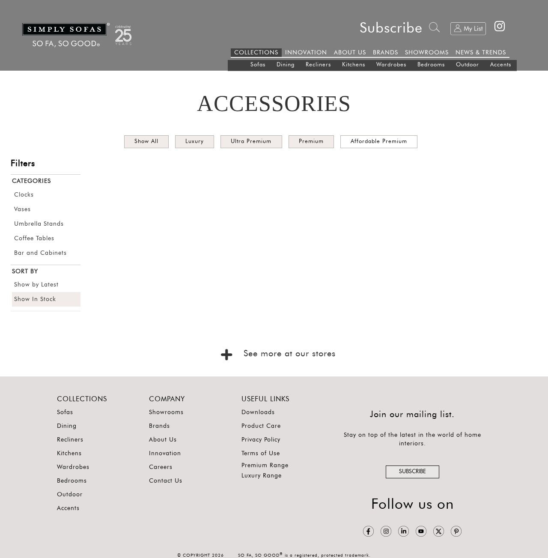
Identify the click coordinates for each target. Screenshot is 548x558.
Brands (159, 426)
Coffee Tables (34, 239)
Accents (500, 65)
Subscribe (391, 28)
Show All (146, 141)
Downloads (258, 412)
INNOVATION (306, 53)
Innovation (165, 454)
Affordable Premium (379, 141)
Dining (286, 65)
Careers (161, 467)
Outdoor (467, 65)
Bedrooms (431, 65)
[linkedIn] (403, 531)
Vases (22, 209)
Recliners (318, 65)
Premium (311, 141)
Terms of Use (260, 454)
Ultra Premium (251, 141)
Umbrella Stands (39, 224)
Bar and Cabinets (40, 253)
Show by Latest (36, 285)
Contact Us (165, 481)
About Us (163, 440)
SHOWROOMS (427, 53)
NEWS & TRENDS (481, 53)
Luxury (194, 141)
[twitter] (438, 531)
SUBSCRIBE (412, 471)
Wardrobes (391, 65)
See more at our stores (288, 353)
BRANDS (385, 53)
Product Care (261, 426)
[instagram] (386, 531)
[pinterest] (456, 531)
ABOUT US (350, 53)
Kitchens (353, 65)
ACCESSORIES (274, 103)
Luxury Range (261, 476)
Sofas (257, 65)
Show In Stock (35, 299)
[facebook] (368, 531)
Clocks (24, 195)
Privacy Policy (260, 440)
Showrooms (166, 412)
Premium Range (265, 465)
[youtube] (421, 531)
